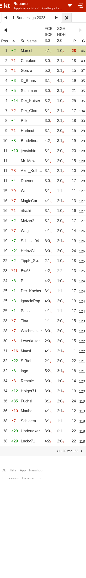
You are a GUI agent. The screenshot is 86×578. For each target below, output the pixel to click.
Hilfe (13, 470)
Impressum (10, 478)
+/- (13, 41)
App (23, 470)
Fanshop (36, 470)
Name (32, 41)
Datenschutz (31, 478)
